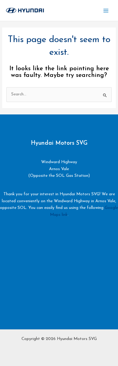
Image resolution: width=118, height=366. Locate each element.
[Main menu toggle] (106, 10)
